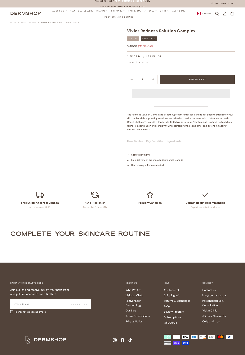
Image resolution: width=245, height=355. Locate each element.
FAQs (167, 306)
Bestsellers (85, 10)
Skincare (116, 10)
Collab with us (211, 321)
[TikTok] (130, 340)
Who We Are (133, 290)
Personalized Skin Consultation (213, 303)
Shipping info (172, 295)
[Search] (217, 14)
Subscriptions (172, 317)
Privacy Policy (134, 321)
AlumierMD (178, 10)
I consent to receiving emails (30, 312)
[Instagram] (115, 340)
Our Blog (131, 310)
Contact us (209, 290)
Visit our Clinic (134, 295)
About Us (58, 10)
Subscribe (79, 304)
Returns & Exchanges (177, 300)
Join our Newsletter (214, 316)
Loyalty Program (174, 311)
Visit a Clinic (209, 310)
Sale (151, 10)
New (72, 10)
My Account (171, 290)
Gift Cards (170, 322)
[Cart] (232, 14)
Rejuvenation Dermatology (133, 303)
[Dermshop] (46, 340)
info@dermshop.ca (214, 295)
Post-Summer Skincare (119, 17)
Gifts (163, 10)
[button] (181, 90)
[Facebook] (122, 340)
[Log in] (224, 14)
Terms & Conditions (138, 316)
